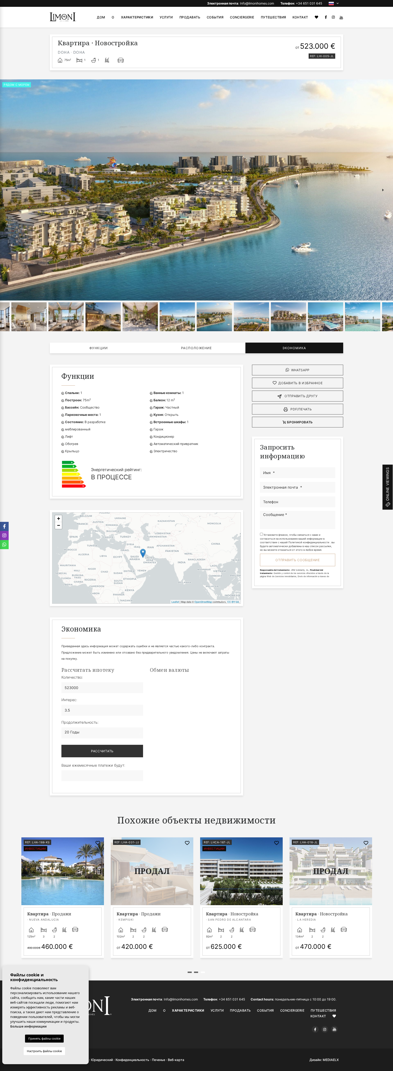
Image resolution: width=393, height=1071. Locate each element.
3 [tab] (203, 972)
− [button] (58, 525)
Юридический (102, 1060)
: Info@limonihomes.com (240, 3)
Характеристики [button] (137, 17)
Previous (5, 190)
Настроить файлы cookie (44, 1051)
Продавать (189, 17)
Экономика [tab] (294, 348)
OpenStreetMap (203, 602)
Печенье (158, 1060)
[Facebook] (326, 17)
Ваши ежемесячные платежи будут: (93, 765)
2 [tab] (196, 972)
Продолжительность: (79, 722)
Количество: (72, 677)
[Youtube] (341, 17)
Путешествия (273, 17)
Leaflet (175, 602)
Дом (101, 17)
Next (383, 190)
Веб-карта (176, 1060)
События (215, 17)
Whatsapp (300, 370)
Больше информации (28, 1026)
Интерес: (69, 699)
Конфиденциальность (132, 1060)
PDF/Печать (301, 409)
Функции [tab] (98, 348)
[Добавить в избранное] (98, 843)
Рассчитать (102, 751)
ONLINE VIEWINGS (387, 484)
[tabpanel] (331, 902)
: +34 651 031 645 (301, 3)
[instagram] (333, 17)
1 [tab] (190, 972)
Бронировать (299, 422)
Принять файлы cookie (44, 1038)
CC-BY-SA (233, 602)
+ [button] (58, 518)
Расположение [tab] (196, 348)
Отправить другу (300, 396)
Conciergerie (242, 17)
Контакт (300, 17)
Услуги (166, 17)
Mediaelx (331, 1060)
